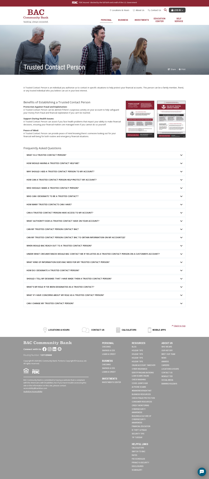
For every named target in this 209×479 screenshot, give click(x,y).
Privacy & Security (140, 462)
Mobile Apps (159, 329)
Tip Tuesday (137, 437)
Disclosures (137, 466)
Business (123, 19)
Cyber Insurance (139, 369)
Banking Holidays (169, 383)
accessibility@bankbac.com (35, 388)
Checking (106, 346)
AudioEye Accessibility (32, 391)
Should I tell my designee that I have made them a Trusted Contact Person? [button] (69, 278)
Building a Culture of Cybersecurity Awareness (141, 419)
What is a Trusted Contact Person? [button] (46, 155)
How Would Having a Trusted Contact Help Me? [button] (53, 163)
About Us (140, 10)
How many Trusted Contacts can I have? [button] (49, 204)
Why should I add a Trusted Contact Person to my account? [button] (60, 171)
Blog (134, 346)
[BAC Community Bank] (35, 16)
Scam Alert (137, 470)
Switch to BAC (138, 451)
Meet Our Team (168, 354)
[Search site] (165, 10)
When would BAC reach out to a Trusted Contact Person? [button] (59, 245)
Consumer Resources (142, 401)
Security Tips (138, 433)
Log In (177, 10)
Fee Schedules (138, 459)
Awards (165, 361)
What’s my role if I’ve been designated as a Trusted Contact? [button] (60, 286)
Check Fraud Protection (143, 398)
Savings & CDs (108, 350)
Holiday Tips (137, 350)
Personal (106, 19)
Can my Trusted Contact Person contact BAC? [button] (53, 229)
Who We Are (167, 346)
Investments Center (111, 382)
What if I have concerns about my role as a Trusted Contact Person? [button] (65, 295)
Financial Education (141, 426)
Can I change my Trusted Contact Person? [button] (50, 303)
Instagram (49, 349)
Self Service (179, 20)
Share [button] (173, 69)
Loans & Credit (109, 354)
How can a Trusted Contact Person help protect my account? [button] (62, 179)
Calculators (129, 329)
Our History (167, 350)
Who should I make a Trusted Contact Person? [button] (53, 188)
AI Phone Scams (139, 387)
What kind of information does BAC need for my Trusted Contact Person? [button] (68, 262)
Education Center (159, 20)
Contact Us (156, 10)
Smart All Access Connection (59, 349)
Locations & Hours (120, 10)
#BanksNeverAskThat (142, 390)
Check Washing (139, 379)
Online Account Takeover (143, 365)
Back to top (180, 325)
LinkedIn (54, 349)
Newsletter (167, 376)
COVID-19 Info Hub (140, 383)
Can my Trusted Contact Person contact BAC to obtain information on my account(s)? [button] (76, 237)
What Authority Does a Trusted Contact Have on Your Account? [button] (63, 221)
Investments (141, 19)
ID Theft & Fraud (139, 430)
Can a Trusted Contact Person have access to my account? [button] (60, 212)
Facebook (44, 349)
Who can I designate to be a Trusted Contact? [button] (52, 196)
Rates (134, 455)
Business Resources (141, 394)
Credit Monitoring (140, 405)
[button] (202, 472)
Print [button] (183, 69)
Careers (165, 365)
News (164, 358)
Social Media (167, 380)
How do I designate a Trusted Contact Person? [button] (53, 270)
